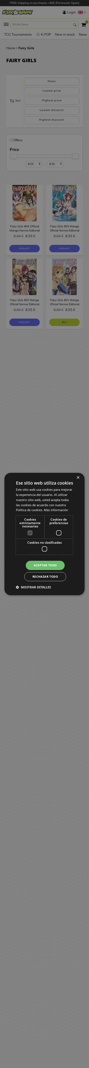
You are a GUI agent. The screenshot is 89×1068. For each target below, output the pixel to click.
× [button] (77, 477)
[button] (33, 587)
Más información (56, 510)
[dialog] (44, 534)
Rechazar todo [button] (45, 576)
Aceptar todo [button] (45, 565)
